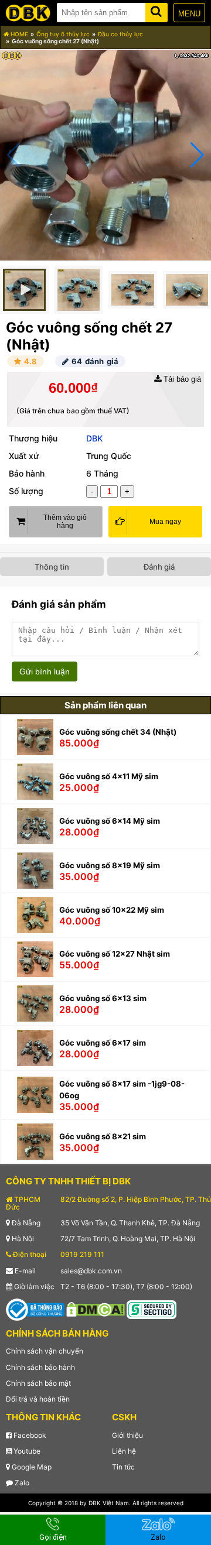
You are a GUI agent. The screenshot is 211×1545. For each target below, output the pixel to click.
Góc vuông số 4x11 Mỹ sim (108, 776)
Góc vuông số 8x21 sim (102, 1136)
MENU (189, 13)
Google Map (31, 1466)
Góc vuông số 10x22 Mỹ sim (111, 909)
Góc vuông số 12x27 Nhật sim (114, 953)
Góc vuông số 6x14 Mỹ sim (109, 820)
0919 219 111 (82, 1254)
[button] (197, 155)
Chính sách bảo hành (40, 1367)
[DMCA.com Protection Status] (95, 1308)
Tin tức (123, 1466)
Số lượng (26, 491)
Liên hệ (124, 1451)
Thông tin (52, 566)
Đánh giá (159, 566)
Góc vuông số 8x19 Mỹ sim (109, 865)
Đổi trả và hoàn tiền (38, 1399)
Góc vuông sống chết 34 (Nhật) (117, 731)
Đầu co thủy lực (120, 33)
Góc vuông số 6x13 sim (103, 998)
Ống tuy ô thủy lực (63, 33)
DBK (94, 438)
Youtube (26, 1451)
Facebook (29, 1435)
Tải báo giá (181, 379)
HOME (18, 33)
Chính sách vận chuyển (44, 1351)
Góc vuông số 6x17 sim (102, 1042)
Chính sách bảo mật (38, 1383)
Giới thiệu (127, 1435)
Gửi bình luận (44, 671)
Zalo (21, 1482)
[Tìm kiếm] (156, 10)
